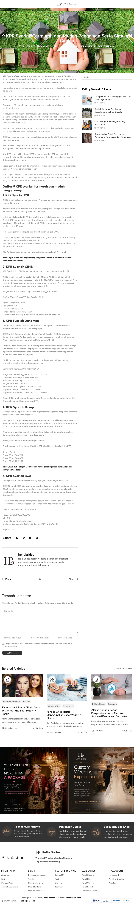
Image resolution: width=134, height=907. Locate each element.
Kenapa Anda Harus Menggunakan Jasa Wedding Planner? (64, 715)
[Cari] (129, 77)
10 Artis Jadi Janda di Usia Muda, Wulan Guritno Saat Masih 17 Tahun (21, 710)
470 (80, 732)
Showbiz (26, 701)
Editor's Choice (54, 706)
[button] (3, 4)
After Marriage (71, 46)
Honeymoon (68, 706)
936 (36, 728)
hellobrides (12, 728)
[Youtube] (22, 858)
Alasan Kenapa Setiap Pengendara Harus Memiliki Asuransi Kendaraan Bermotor (109, 713)
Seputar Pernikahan (104, 46)
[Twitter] (8, 858)
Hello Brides (49, 897)
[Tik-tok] (17, 858)
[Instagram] (12, 858)
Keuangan (86, 46)
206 (125, 731)
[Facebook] (3, 858)
